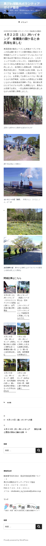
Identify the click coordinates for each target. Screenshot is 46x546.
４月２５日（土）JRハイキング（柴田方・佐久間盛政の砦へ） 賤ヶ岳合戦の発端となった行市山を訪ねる (10, 382)
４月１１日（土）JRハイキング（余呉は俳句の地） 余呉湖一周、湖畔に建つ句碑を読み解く (23, 380)
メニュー (24, 22)
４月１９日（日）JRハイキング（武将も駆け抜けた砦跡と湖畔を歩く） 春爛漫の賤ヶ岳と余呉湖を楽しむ (10, 346)
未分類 (9, 402)
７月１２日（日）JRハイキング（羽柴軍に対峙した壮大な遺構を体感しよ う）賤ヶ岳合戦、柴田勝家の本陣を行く (23, 346)
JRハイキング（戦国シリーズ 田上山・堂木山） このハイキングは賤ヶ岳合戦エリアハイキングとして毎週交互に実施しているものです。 (23, 306)
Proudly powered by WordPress (16, 540)
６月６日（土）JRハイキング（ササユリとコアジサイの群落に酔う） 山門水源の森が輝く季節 (10, 302)
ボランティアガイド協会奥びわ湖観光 (29, 31)
